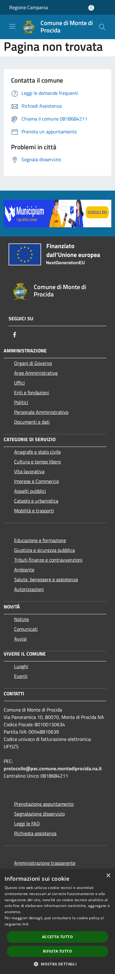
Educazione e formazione (40, 540)
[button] (57, 964)
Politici (21, 402)
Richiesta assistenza (35, 833)
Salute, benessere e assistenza (46, 579)
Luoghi (21, 666)
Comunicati (26, 629)
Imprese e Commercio (36, 481)
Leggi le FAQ (27, 823)
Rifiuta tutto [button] (57, 951)
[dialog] (57, 921)
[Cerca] (102, 27)
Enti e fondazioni (31, 392)
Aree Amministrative (36, 373)
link (25, 924)
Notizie (21, 619)
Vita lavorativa (29, 471)
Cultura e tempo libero (37, 461)
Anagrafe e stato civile (37, 451)
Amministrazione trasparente (44, 863)
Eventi (21, 676)
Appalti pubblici (30, 491)
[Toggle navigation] (12, 26)
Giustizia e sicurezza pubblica (44, 550)
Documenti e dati (32, 422)
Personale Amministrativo (41, 412)
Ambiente (24, 569)
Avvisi (20, 638)
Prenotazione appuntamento (44, 804)
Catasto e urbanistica (36, 500)
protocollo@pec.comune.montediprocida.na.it (53, 768)
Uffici (19, 382)
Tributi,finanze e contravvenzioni (48, 559)
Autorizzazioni (29, 589)
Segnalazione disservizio (39, 813)
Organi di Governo (33, 363)
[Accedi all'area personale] (91, 8)
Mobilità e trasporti (34, 510)
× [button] (108, 875)
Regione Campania (28, 7)
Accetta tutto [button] (57, 936)
